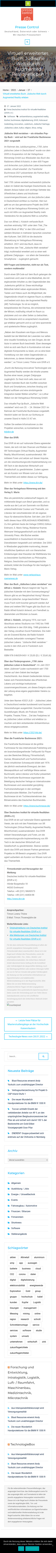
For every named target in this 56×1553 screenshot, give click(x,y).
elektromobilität (17, 1285)
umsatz (25, 1336)
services (14, 1330)
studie (39, 1330)
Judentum (28, 124)
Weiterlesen (32, 1549)
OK (21, 1549)
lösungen (14, 1308)
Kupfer (25, 1302)
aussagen (32, 1263)
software (27, 1330)
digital (13, 1280)
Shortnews (16, 1222)
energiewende (36, 1285)
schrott (37, 1319)
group (38, 1291)
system (13, 1336)
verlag (39, 128)
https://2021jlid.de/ (32, 732)
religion (28, 128)
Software (11, 116)
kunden (13, 1302)
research (25, 1319)
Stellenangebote (19, 1234)
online (37, 1313)
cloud (38, 1268)
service (36, 1325)
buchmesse (15, 120)
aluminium (39, 1257)
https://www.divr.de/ (33, 482)
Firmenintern (17, 1217)
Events (14, 1200)
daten (33, 1274)
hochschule (26, 1296)
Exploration (15, 1291)
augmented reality (40, 116)
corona (22, 1274)
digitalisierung (27, 120)
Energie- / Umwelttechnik (23, 1194)
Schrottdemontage (19, 1325)
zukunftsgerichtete (19, 1347)
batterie (13, 1268)
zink (44, 1341)
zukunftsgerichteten (19, 1353)
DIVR (36, 120)
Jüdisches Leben (11, 128)
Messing (14, 1313)
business (26, 1268)
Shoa (34, 128)
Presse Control (27, 27)
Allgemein (16, 1183)
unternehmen (16, 1341)
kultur (21, 128)
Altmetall (25, 1257)
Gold (28, 1291)
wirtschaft (32, 1341)
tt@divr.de (9, 431)
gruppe (13, 1296)
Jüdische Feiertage (41, 124)
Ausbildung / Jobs (20, 1188)
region (13, 1319)
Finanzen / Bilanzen (20, 1211)
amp (12, 1263)
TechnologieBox (22, 1444)
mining (26, 1313)
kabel (40, 1296)
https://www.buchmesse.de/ (36, 806)
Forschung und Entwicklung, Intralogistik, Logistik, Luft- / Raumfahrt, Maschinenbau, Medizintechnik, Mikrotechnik (24, 1382)
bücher (7, 120)
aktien (13, 1257)
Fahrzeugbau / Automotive (24, 1205)
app (21, 1263)
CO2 (12, 1274)
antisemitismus (26, 116)
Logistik (37, 1302)
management (30, 1308)
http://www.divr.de (16, 898)
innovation (18, 124)
